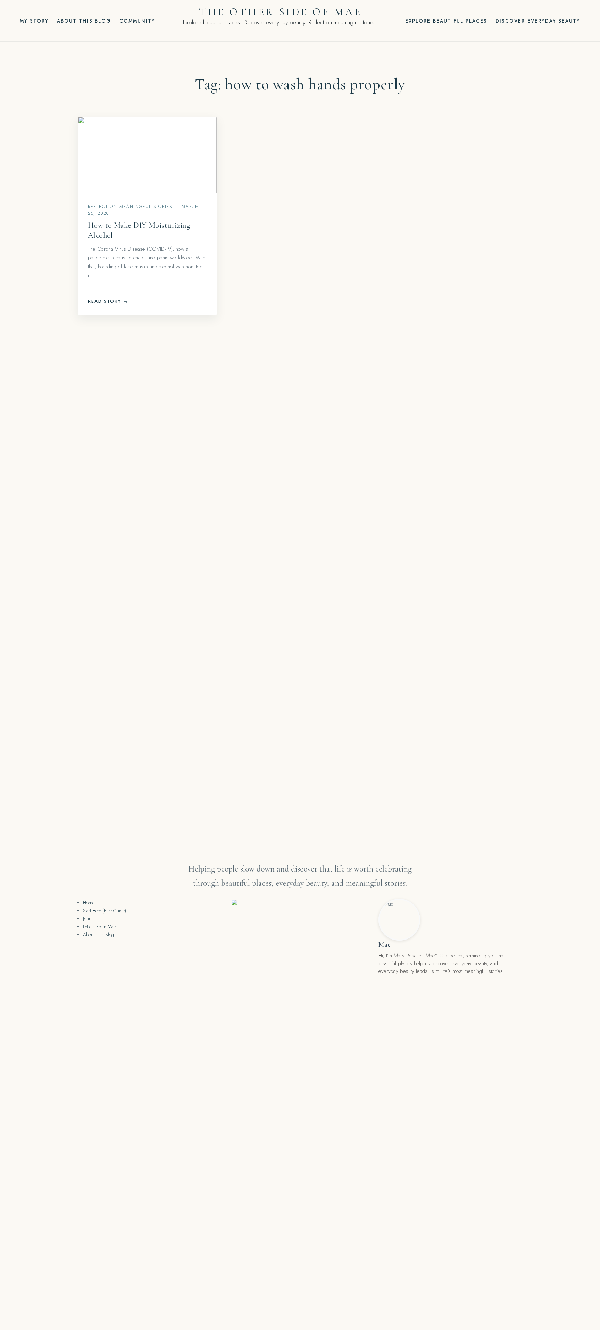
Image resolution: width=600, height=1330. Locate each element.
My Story (34, 20)
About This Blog (84, 20)
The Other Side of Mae (280, 12)
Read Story (108, 301)
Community (137, 20)
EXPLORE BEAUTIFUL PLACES (446, 20)
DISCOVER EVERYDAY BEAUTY (537, 20)
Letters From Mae (99, 926)
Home (88, 902)
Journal (89, 918)
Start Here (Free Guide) (104, 910)
